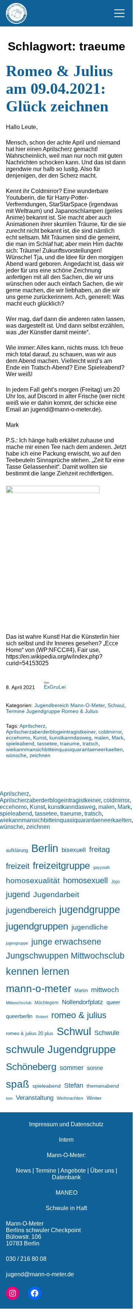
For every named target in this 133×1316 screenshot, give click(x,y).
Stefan (73, 1085)
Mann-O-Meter (24, 1223)
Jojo (115, 881)
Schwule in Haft (66, 1208)
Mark (117, 738)
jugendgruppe (89, 909)
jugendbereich (31, 910)
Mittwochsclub (18, 1003)
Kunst (39, 738)
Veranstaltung (34, 1097)
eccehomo (18, 738)
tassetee (47, 743)
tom (9, 1098)
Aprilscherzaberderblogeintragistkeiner (50, 732)
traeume (70, 743)
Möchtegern (47, 1002)
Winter (94, 1098)
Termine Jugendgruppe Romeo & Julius (52, 711)
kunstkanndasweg (70, 738)
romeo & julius (78, 1015)
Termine (45, 1170)
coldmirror (110, 732)
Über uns (102, 1170)
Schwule (106, 1033)
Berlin (44, 848)
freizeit (17, 866)
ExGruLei (55, 687)
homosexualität (33, 880)
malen (101, 738)
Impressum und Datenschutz (66, 1124)
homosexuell (85, 880)
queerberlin (19, 1016)
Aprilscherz (32, 726)
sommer (72, 1067)
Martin (81, 990)
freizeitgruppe (61, 865)
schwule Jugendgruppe (61, 1049)
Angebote (73, 1170)
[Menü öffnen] (119, 13)
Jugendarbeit (56, 894)
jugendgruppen (37, 926)
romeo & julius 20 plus (29, 1033)
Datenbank (66, 1177)
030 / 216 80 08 (26, 1259)
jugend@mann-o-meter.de (40, 1274)
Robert (42, 1016)
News (23, 1170)
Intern (66, 1140)
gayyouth (101, 867)
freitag (99, 849)
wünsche (16, 755)
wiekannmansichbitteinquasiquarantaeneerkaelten (64, 749)
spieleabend (20, 743)
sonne (95, 1067)
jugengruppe (17, 943)
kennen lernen (37, 971)
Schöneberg (31, 1066)
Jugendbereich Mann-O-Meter (69, 705)
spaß (17, 1084)
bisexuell (74, 849)
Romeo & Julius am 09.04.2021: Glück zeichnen (59, 89)
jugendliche (89, 927)
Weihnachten (70, 1098)
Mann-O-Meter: (66, 1155)
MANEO (66, 1193)
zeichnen (39, 755)
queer (113, 1002)
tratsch (90, 743)
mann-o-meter (38, 988)
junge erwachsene (66, 941)
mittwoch (105, 989)
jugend (18, 894)
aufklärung (17, 850)
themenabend (103, 1086)
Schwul (116, 705)
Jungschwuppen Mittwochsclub (65, 955)
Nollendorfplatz (82, 1002)
